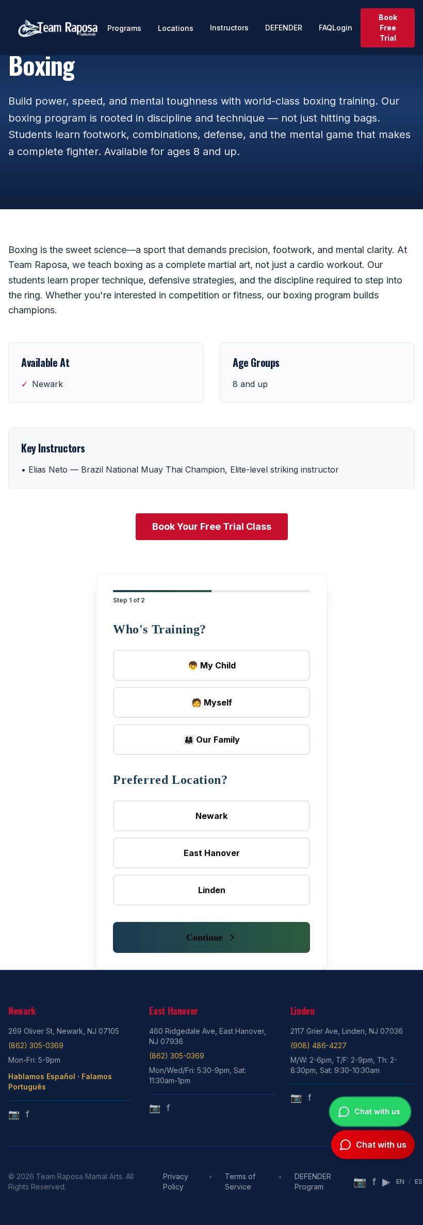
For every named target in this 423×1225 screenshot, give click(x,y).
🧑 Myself (211, 702)
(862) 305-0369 (35, 1045)
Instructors (229, 27)
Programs (124, 28)
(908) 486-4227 (318, 1045)
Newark (211, 816)
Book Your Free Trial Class (211, 526)
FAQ (325, 27)
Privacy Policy (175, 1181)
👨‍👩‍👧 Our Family (212, 739)
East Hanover (212, 853)
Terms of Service (240, 1181)
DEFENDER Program (313, 1181)
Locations (175, 28)
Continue (204, 937)
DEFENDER (283, 27)
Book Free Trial (388, 27)
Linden (211, 890)
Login (342, 27)
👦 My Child (212, 665)
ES (418, 1181)
